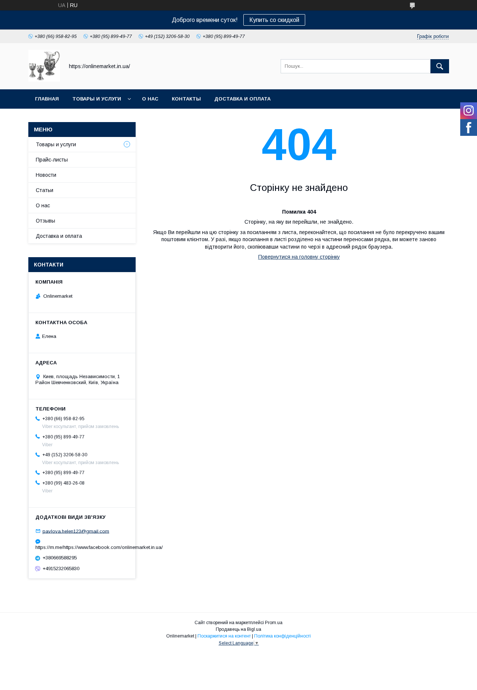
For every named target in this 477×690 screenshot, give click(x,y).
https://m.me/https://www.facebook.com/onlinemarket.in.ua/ (82, 547)
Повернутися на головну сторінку (299, 257)
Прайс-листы (52, 160)
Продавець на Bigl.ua (238, 629)
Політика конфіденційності (282, 636)
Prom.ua (273, 622)
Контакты (186, 99)
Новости (46, 175)
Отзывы (45, 221)
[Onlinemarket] (44, 80)
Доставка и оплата (242, 99)
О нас (150, 99)
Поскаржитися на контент (224, 636)
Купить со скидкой (274, 20)
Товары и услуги (96, 99)
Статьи (44, 190)
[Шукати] (439, 66)
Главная (47, 99)
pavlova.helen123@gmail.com (75, 531)
